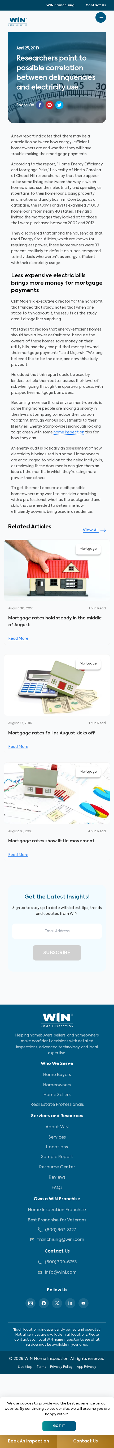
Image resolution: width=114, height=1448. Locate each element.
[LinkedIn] (70, 1303)
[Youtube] (83, 1303)
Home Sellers (57, 1095)
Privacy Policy (61, 1367)
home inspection (69, 432)
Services (57, 1137)
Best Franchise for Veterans (57, 1220)
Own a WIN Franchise (57, 1199)
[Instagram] (30, 1303)
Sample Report (57, 1157)
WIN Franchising (60, 5)
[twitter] (59, 105)
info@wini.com (61, 1272)
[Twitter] (57, 1303)
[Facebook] (44, 1303)
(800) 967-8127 (60, 1230)
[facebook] (40, 105)
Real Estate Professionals (57, 1105)
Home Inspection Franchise (57, 1210)
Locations (57, 1147)
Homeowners (57, 1085)
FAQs (57, 1188)
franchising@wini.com (60, 1240)
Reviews (57, 1177)
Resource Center (57, 1167)
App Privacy (86, 1367)
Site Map (25, 1367)
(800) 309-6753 (61, 1262)
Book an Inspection (28, 1441)
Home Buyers (57, 1075)
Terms (41, 1367)
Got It (59, 1426)
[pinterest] (49, 105)
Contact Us (96, 5)
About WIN (57, 1127)
